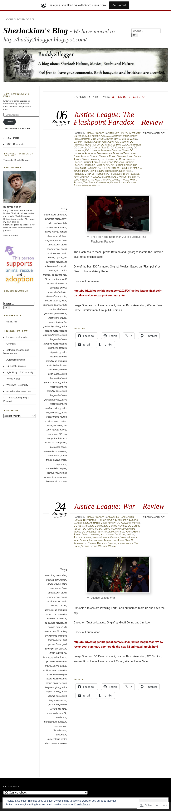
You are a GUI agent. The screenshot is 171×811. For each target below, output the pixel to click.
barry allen (61, 575)
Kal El (101, 168)
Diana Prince (81, 156)
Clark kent (100, 141)
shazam (62, 451)
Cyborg (124, 141)
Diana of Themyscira (125, 153)
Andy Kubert (92, 135)
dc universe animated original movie (57, 287)
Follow (10, 122)
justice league (59, 665)
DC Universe (90, 528)
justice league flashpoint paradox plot (57, 386)
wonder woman (59, 743)
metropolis (52, 713)
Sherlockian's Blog (35, 30)
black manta (60, 227)
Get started (119, 5)
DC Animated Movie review (100, 522)
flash (64, 300)
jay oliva (55, 326)
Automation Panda (15, 359)
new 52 (58, 434)
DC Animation (133, 144)
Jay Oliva (120, 159)
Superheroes (59, 460)
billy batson (60, 579)
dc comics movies (54, 623)
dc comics (61, 618)
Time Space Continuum (96, 182)
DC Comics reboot (121, 147)
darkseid (49, 610)
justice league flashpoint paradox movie (55, 378)
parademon (60, 717)
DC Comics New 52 (98, 147)
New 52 (93, 170)
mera (50, 434)
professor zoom (58, 447)
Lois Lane (126, 168)
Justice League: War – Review (119, 506)
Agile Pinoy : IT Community (20, 372)
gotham (62, 648)
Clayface (113, 141)
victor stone (61, 481)
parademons (50, 721)
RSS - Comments (15, 144)
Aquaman (106, 135)
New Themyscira (108, 170)
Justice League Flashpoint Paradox (103, 162)
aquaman (61, 214)
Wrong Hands (13, 378)
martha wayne (59, 429)
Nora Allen (125, 170)
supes (63, 468)
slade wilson (54, 455)
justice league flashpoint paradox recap (55, 395)
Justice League (82, 537)
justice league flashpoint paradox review (55, 403)
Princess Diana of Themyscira (91, 173)
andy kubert (50, 214)
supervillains (81, 179)
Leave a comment (155, 133)
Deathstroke (104, 153)
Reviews (95, 176)
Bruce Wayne (129, 138)
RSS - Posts (12, 138)
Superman (133, 176)
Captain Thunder (83, 141)
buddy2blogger (17, 291)
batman (58, 223)
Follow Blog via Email (16, 95)
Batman (85, 138)
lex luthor (57, 425)
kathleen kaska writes (17, 337)
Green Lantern (90, 159)
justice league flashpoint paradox (55, 339)
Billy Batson (98, 138)
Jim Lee (130, 534)
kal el (49, 425)
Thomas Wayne (111, 179)
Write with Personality (17, 385)
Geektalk (11, 343)
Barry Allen (127, 517)
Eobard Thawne (99, 156)
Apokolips (113, 517)
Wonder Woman (91, 185)
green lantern (56, 322)
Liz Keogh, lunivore (16, 366)
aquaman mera (52, 219)
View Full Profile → (12, 235)
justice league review (55, 421)
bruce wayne (51, 231)
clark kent (61, 236)
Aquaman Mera (120, 135)
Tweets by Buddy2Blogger (16, 160)
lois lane (62, 709)
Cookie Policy (82, 804)
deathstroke (60, 292)
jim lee (63, 657)
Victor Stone (118, 182)
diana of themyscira (56, 296)
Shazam (105, 176)
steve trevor (60, 726)
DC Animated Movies (112, 144)
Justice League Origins (105, 537)
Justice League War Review (96, 540)
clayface (49, 240)
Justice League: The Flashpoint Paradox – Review (118, 118)
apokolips (49, 575)
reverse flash (50, 451)
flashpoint (48, 305)
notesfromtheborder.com (18, 391)
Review (85, 176)
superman (61, 464)
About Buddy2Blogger (20, 19)
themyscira (52, 472)
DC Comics (80, 147)
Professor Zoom (119, 173)
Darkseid (79, 522)
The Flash (95, 179)
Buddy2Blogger (95, 133)
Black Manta (113, 138)
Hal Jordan (107, 159)
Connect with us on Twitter (18, 155)
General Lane (124, 156)
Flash (112, 156)
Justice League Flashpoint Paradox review (104, 164)
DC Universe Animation (95, 531)
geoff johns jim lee (57, 318)
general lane (60, 313)
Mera (85, 170)
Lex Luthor (112, 168)
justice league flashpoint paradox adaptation (57, 347)
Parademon (80, 543)
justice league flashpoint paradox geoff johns (57, 369)
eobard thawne (52, 300)
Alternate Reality (117, 133)
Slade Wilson (119, 176)
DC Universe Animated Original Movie (107, 150)
